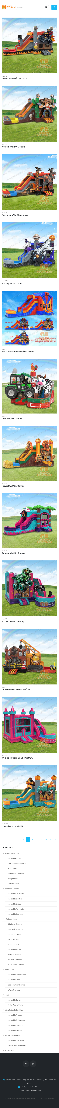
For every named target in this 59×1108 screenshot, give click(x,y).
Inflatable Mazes (14, 949)
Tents (7, 995)
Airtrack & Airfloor (15, 960)
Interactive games (15, 929)
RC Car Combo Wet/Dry (13, 621)
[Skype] (26, 1063)
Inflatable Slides (14, 904)
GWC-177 (4, 416)
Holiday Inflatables (12, 1035)
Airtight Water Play (12, 853)
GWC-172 (4, 619)
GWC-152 (4, 144)
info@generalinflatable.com (31, 1087)
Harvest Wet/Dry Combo (13, 486)
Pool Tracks (12, 868)
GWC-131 (4, 212)
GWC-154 (5, 76)
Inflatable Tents (14, 1000)
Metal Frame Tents (15, 1005)
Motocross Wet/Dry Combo (14, 78)
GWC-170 (4, 755)
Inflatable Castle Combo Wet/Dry (17, 758)
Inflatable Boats (14, 858)
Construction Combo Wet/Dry (16, 689)
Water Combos (14, 990)
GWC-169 (5, 823)
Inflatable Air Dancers (16, 1020)
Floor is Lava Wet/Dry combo (15, 215)
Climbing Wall (13, 939)
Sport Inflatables (14, 934)
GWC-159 (5, 281)
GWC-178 (4, 349)
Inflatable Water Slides (17, 975)
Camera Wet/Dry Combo (13, 553)
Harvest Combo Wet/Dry (13, 826)
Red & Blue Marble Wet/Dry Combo (18, 351)
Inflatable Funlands (16, 909)
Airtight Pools (13, 879)
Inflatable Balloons (15, 1025)
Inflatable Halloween (16, 1040)
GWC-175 (4, 550)
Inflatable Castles (15, 899)
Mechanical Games (16, 965)
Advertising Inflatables (14, 1010)
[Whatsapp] (33, 1063)
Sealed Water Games (16, 985)
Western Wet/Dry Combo (13, 146)
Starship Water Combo (12, 283)
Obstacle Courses (15, 924)
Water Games (13, 884)
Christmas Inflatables (17, 1045)
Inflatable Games (12, 889)
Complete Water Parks (17, 863)
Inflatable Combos (15, 914)
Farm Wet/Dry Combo (12, 418)
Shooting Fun (13, 944)
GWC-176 (4, 483)
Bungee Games (14, 955)
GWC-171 (4, 687)
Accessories (9, 1050)
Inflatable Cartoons (15, 1030)
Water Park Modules (16, 874)
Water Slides (10, 970)
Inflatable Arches (15, 1015)
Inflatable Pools (14, 980)
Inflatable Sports (11, 919)
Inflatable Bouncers (16, 894)
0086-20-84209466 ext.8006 (30, 1090)
